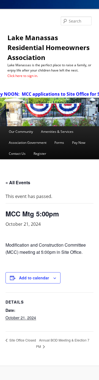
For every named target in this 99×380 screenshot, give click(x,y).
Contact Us (17, 153)
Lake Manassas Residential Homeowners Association (48, 47)
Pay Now (78, 142)
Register (40, 153)
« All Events (18, 182)
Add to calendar (34, 277)
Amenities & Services (57, 131)
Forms (59, 142)
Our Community (21, 131)
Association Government (27, 142)
